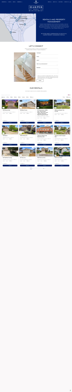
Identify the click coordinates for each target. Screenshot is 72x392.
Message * (39, 67)
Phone (38, 56)
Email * (38, 60)
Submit (40, 80)
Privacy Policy (50, 78)
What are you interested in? (42, 63)
